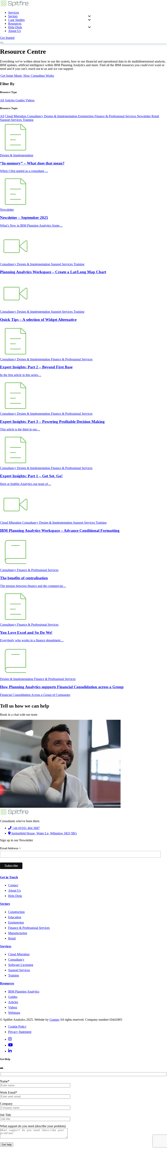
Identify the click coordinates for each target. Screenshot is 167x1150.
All (2, 100)
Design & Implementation (61, 116)
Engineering (86, 116)
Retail (155, 116)
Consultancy (35, 116)
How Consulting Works (38, 75)
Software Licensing (20, 965)
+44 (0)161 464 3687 (25, 828)
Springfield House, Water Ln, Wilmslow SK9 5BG (44, 833)
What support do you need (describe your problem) (33, 1126)
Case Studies (16, 20)
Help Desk (15, 27)
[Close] (1, 1068)
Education (14, 917)
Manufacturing (17, 933)
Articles (10, 100)
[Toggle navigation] (1, 42)
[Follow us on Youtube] (10, 1045)
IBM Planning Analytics (23, 991)
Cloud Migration (16, 116)
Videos (29, 100)
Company (6, 1103)
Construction (16, 912)
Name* (4, 1081)
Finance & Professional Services (115, 116)
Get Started (7, 38)
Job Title (5, 1115)
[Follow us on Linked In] (10, 1051)
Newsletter (144, 116)
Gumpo (54, 1019)
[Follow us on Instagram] (10, 1039)
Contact (13, 885)
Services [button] (13, 12)
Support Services (11, 120)
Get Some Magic (11, 75)
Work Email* (8, 1092)
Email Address (10, 848)
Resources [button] (14, 23)
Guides (20, 100)
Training (28, 120)
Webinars (14, 1012)
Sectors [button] (13, 16)
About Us (14, 31)
